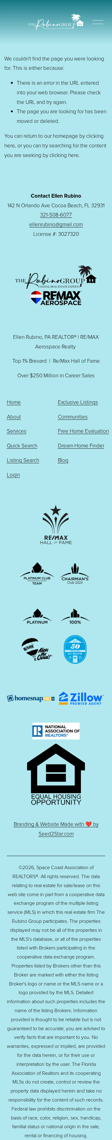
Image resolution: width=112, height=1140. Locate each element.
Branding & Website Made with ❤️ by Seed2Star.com (56, 828)
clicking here (64, 155)
